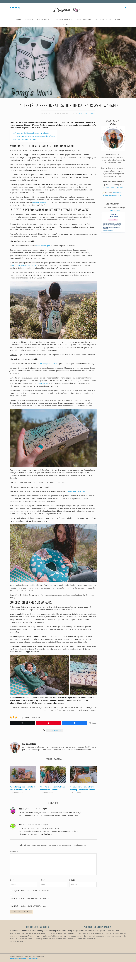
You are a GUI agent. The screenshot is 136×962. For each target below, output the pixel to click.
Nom (12, 880)
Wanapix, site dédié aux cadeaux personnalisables (31, 133)
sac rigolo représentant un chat (24, 265)
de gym (47, 246)
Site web (72, 880)
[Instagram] (19, 8)
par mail (120, 187)
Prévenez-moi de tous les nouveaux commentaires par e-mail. (30, 898)
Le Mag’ (117, 19)
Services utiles (86, 113)
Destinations (42, 19)
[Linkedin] (16, 8)
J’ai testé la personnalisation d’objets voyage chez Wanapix (34, 136)
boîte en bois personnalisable (47, 364)
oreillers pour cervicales (75, 491)
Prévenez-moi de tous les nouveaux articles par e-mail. (28, 906)
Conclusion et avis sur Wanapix (25, 139)
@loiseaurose (108, 187)
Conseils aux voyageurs (62, 19)
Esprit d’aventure (84, 19)
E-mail (42, 880)
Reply (44, 809)
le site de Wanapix (39, 202)
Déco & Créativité (54, 730)
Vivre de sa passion (103, 19)
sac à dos (40, 246)
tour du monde (42, 383)
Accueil (19, 19)
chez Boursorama (113, 210)
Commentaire (14, 851)
